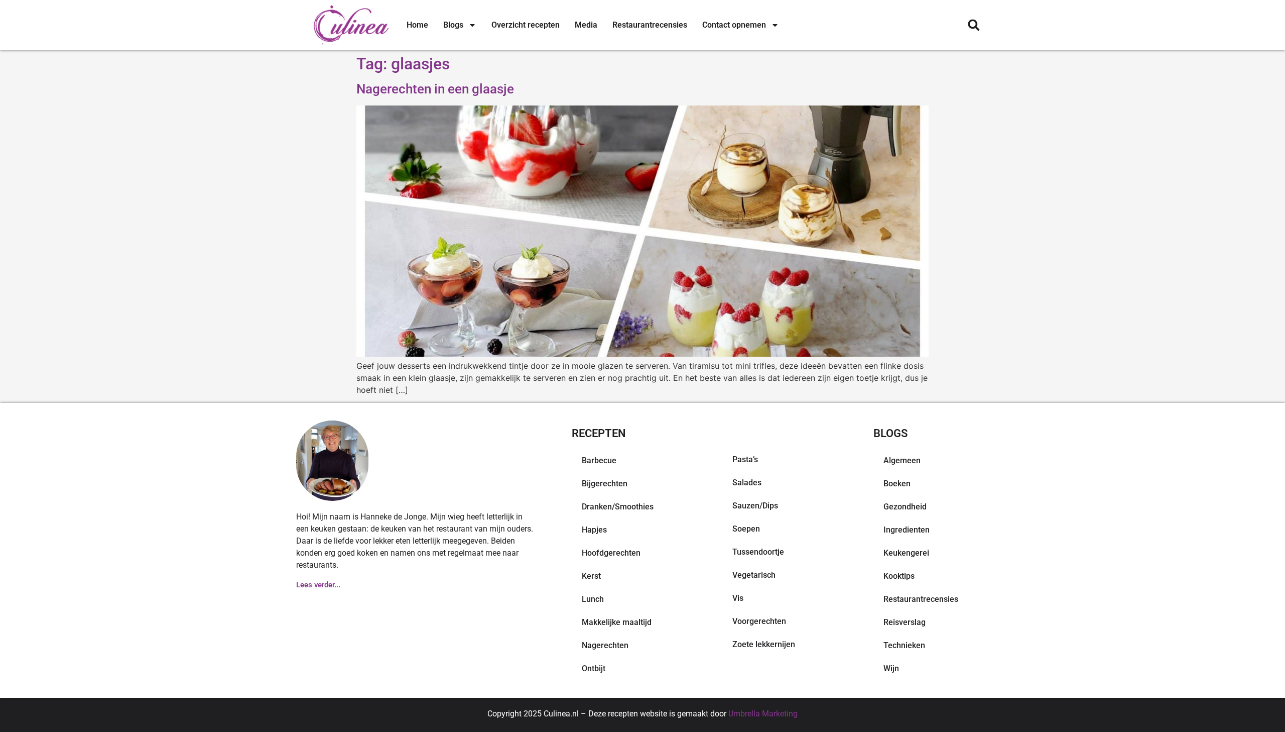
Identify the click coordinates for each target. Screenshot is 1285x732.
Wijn (891, 668)
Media (586, 25)
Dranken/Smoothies (618, 506)
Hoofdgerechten (611, 553)
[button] (973, 25)
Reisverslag (904, 622)
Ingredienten (906, 530)
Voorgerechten (759, 621)
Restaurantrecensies (649, 25)
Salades (746, 482)
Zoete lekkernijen (763, 644)
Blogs (453, 25)
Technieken (904, 645)
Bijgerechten (604, 483)
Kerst (591, 576)
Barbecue (599, 460)
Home (417, 25)
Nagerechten (605, 645)
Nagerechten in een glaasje (435, 88)
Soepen (746, 529)
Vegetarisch (754, 575)
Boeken (897, 483)
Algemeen (902, 460)
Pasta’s (745, 459)
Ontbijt (593, 668)
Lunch (593, 599)
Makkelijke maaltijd (617, 622)
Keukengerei (906, 553)
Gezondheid (905, 506)
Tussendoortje (758, 552)
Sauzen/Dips (755, 505)
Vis (737, 598)
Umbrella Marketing (763, 713)
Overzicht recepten (525, 25)
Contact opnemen (734, 25)
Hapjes (594, 530)
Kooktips (899, 576)
